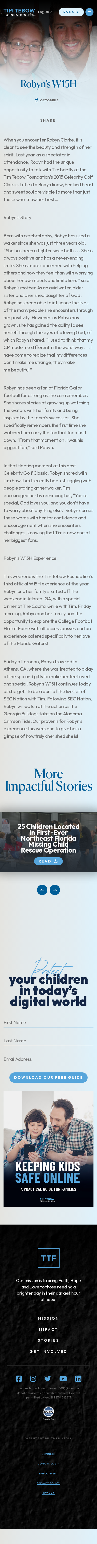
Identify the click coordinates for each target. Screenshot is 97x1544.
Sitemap (48, 1493)
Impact (48, 1329)
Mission (48, 1318)
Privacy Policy (48, 1483)
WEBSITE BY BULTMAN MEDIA (48, 1438)
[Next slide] (55, 890)
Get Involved (49, 1351)
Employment (48, 1473)
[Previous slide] (42, 890)
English (43, 12)
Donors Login (48, 1463)
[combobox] (47, 12)
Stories (48, 1340)
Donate (71, 11)
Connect (48, 1454)
